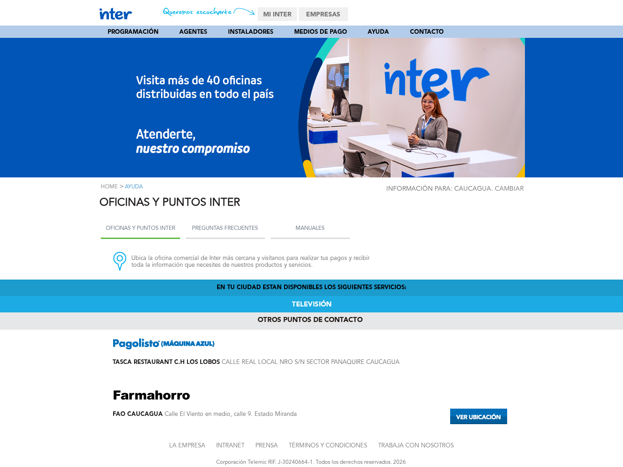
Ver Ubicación (478, 416)
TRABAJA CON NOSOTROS (416, 446)
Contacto (427, 32)
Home (109, 187)
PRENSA (266, 446)
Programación (133, 32)
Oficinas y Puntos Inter (140, 228)
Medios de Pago (320, 32)
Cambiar (509, 189)
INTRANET (230, 446)
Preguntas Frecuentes (225, 228)
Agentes (193, 32)
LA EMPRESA (187, 446)
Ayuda (378, 32)
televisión (312, 304)
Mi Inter (277, 14)
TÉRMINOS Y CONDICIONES (328, 446)
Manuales (310, 228)
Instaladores (250, 32)
